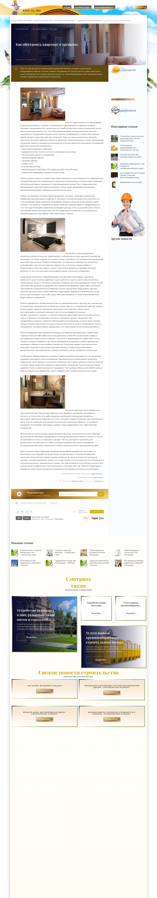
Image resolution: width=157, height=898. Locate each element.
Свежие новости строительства (89, 20)
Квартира (53, 503)
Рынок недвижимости (104, 7)
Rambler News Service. (97, 473)
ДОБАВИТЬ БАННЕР (123, 99)
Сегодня (67, 7)
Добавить (83, 511)
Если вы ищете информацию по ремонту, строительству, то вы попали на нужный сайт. (43, 20)
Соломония (22, 29)
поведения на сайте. (77, 481)
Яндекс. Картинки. (98, 477)
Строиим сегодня (82, 7)
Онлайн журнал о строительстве (33, 503)
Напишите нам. (98, 481)
